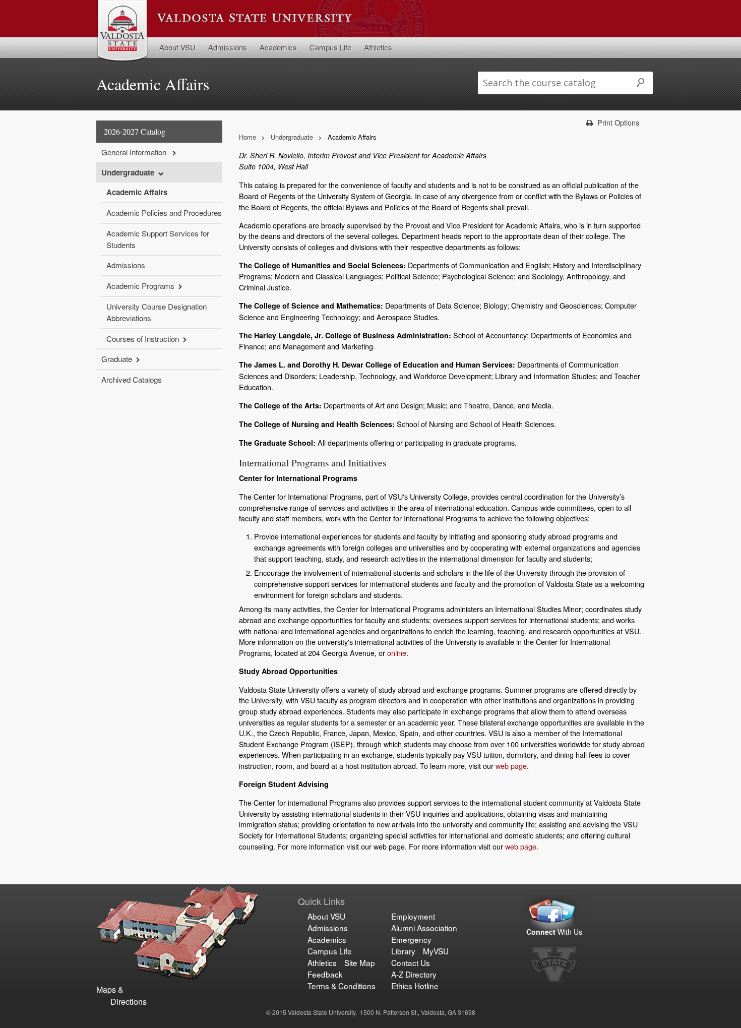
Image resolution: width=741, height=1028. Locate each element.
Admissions (227, 47)
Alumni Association (424, 927)
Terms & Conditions (341, 985)
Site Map (359, 962)
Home (247, 137)
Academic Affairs (136, 192)
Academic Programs (140, 285)
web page (511, 765)
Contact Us (410, 962)
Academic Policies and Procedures (164, 212)
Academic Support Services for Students (157, 239)
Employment (413, 916)
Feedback (325, 974)
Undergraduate (127, 172)
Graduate (116, 358)
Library (403, 950)
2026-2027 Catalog (134, 131)
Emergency (411, 939)
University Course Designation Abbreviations (156, 312)
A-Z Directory (414, 974)
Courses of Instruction (142, 338)
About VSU (177, 47)
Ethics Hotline (415, 985)
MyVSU (436, 950)
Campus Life (330, 47)
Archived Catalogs (131, 379)
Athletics (378, 47)
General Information (134, 152)
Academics (278, 47)
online (396, 652)
